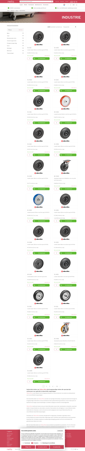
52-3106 (56, 144)
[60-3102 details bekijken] (65, 101)
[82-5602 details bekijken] (65, 165)
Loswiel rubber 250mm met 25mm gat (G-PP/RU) (37, 244)
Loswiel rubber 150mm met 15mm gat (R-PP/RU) (37, 114)
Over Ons (57, 1)
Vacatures (62, 1)
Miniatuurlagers (10, 433)
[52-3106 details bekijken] (65, 133)
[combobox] (36, 1)
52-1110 (29, 144)
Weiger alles (28, 447)
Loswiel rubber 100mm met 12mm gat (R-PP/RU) (37, 82)
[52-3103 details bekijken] (38, 328)
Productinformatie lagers (66, 433)
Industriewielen (22, 10)
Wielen (25, 4)
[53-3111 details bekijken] (38, 296)
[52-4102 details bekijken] (38, 69)
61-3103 (29, 210)
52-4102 (29, 79)
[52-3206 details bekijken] (38, 360)
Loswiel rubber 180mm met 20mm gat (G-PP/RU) (64, 244)
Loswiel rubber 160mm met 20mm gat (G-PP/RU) (37, 146)
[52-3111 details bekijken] (38, 101)
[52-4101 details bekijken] (65, 264)
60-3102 (56, 112)
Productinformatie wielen (66, 435)
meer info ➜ (47, 55)
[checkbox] (25, 443)
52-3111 (29, 112)
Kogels (8, 442)
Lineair (8, 441)
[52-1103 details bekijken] (65, 69)
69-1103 (29, 274)
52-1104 (29, 176)
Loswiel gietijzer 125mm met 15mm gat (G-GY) (37, 276)
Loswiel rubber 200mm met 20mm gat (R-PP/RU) (64, 146)
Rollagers (8, 436)
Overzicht (61, 430)
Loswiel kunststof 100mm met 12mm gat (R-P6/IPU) (65, 114)
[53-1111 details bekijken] (65, 296)
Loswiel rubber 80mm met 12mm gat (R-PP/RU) (64, 276)
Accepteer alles (56, 447)
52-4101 (56, 274)
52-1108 (29, 242)
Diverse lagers (9, 444)
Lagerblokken (9, 439)
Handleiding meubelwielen (66, 436)
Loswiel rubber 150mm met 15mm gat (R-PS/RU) (37, 308)
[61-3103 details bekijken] (38, 199)
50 (57, 386)
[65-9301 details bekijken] (65, 328)
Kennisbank (31, 4)
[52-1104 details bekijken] (38, 165)
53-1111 (56, 306)
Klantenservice (38, 4)
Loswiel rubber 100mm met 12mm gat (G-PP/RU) (64, 49)
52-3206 (29, 370)
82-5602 (56, 176)
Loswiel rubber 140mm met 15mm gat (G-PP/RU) (37, 178)
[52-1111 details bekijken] (38, 37)
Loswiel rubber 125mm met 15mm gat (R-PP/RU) (37, 340)
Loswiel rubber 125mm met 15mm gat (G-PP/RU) (64, 82)
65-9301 (56, 338)
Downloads (45, 4)
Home (8, 10)
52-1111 (29, 47)
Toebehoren (9, 445)
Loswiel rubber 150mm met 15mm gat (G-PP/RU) (37, 49)
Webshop (12, 10)
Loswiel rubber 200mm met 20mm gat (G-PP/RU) (64, 212)
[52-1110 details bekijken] (38, 133)
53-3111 (29, 306)
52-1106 (56, 210)
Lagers (21, 4)
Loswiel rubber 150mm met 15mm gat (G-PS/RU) (64, 308)
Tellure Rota (43, 389)
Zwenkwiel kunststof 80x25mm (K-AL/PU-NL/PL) (64, 340)
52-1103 (56, 79)
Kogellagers (9, 435)
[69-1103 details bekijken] (38, 264)
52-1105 (56, 242)
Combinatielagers (10, 438)
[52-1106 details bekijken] (65, 199)
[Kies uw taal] (64, 5)
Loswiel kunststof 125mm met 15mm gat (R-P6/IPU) (38, 212)
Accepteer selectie (42, 447)
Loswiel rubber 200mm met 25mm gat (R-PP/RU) (37, 372)
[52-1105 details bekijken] (65, 232)
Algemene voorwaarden (19, 449)
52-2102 (56, 47)
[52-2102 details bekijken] (65, 37)
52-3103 (29, 338)
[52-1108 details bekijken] (38, 232)
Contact (66, 1)
